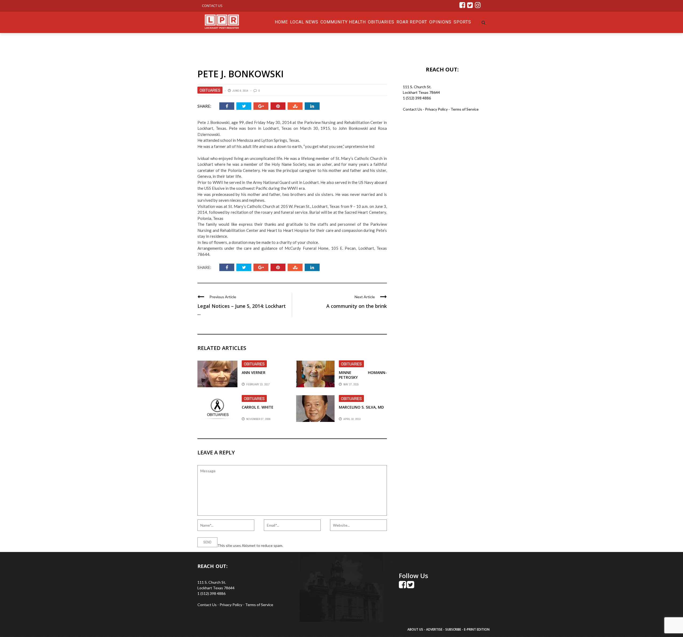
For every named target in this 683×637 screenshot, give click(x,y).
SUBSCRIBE (453, 629)
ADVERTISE (434, 629)
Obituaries (381, 22)
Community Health (343, 22)
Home (281, 22)
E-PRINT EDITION (477, 629)
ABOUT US (415, 629)
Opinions (440, 22)
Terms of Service (465, 109)
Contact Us (212, 5)
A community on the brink (356, 306)
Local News (304, 22)
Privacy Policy (436, 109)
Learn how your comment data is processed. (320, 545)
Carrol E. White (257, 407)
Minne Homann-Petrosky (363, 375)
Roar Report (411, 22)
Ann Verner (253, 372)
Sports (462, 22)
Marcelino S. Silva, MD (361, 407)
